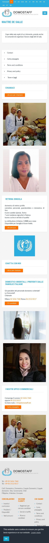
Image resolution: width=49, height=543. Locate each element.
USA (22, 1)
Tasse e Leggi (12, 77)
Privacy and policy (13, 71)
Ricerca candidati (21, 517)
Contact (10, 53)
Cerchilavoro (8, 499)
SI (29, 1)
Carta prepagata (13, 59)
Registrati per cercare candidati (24, 507)
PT (7, 5)
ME (40, 1)
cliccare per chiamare (15, 95)
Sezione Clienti (21, 500)
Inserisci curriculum (6, 505)
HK (4, 5)
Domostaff (5, 1)
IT (11, 1)
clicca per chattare (14, 270)
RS (37, 1)
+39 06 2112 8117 (11, 484)
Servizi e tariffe (25, 512)
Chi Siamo (38, 499)
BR (11, 5)
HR (33, 1)
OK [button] (6, 539)
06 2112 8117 (31, 299)
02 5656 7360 (15, 299)
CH (15, 1)
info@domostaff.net (23, 403)
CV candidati (11, 303)
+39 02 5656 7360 (11, 481)
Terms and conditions (15, 65)
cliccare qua (11, 228)
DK (26, 1)
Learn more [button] (36, 533)
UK (19, 1)
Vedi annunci (8, 516)
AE (44, 1)
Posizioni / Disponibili (6, 511)
